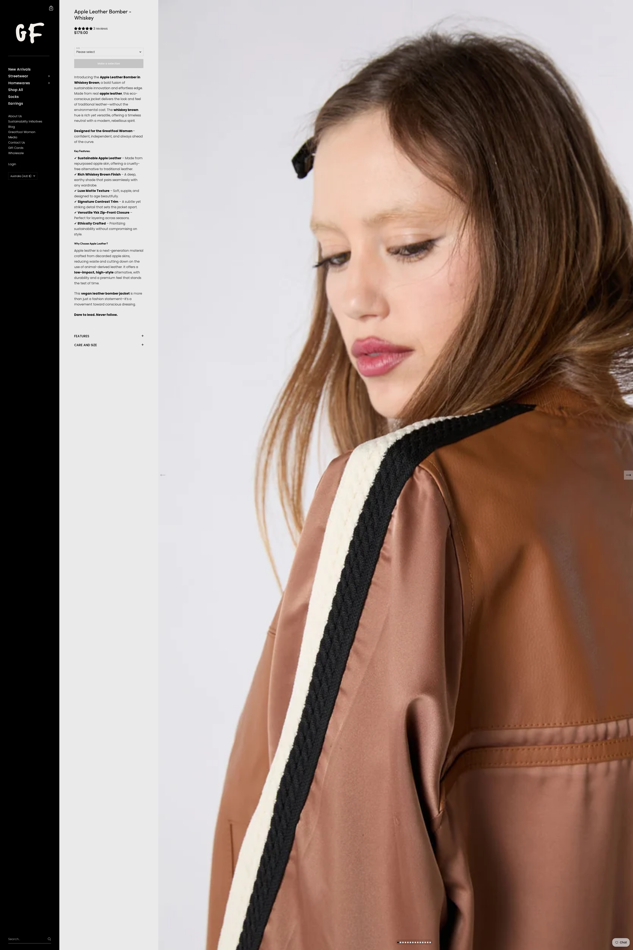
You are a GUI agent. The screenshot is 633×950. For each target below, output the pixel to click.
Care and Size (85, 345)
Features (81, 336)
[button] (83, 28)
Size (78, 48)
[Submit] (49, 939)
